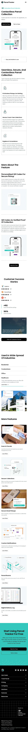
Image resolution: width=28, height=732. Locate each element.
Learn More (5, 452)
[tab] (10, 335)
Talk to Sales (16, 24)
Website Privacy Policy (6, 719)
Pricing (3, 680)
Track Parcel (5, 677)
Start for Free (6, 24)
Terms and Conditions (6, 721)
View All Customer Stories (14, 339)
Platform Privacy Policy (6, 723)
